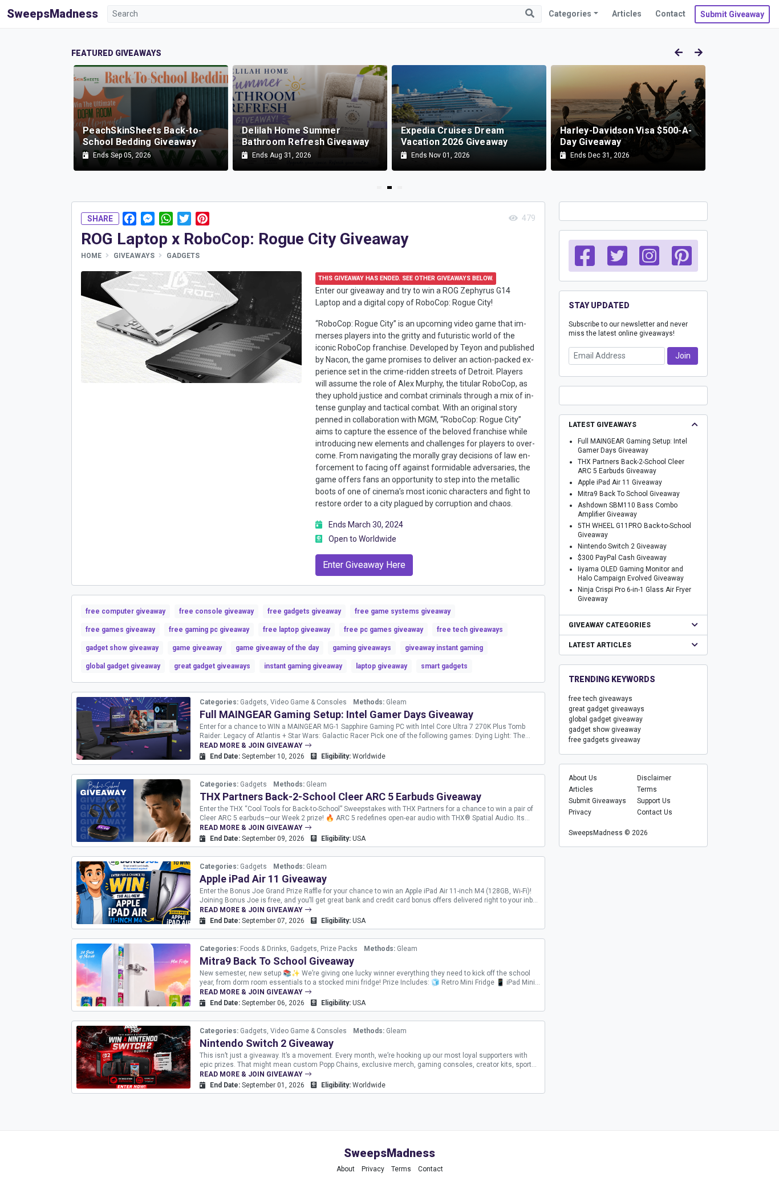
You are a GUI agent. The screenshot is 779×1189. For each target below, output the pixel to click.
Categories (570, 13)
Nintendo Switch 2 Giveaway (267, 1043)
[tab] (379, 187)
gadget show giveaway (122, 648)
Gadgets (183, 256)
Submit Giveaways (597, 801)
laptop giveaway (381, 666)
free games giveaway (120, 630)
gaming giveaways (361, 648)
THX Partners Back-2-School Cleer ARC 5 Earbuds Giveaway (340, 797)
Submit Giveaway (732, 14)
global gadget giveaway (123, 666)
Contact (670, 13)
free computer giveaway (125, 611)
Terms (647, 789)
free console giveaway (216, 611)
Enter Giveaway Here (364, 564)
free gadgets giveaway (304, 611)
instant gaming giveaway (303, 666)
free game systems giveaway (403, 611)
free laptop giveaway (296, 630)
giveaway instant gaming (444, 648)
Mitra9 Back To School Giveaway (277, 961)
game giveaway (197, 648)
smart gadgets (444, 666)
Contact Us (654, 812)
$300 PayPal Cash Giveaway (622, 558)
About (345, 1169)
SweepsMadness (52, 14)
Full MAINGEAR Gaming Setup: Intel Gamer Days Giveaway (336, 714)
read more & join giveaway (252, 745)
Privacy (580, 812)
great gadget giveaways (212, 666)
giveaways (134, 256)
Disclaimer (654, 778)
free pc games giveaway (383, 630)
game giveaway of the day (277, 648)
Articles (627, 13)
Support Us (654, 801)
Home (91, 256)
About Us (583, 778)
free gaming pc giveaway (209, 630)
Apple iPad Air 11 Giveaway (263, 879)
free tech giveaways (470, 630)
